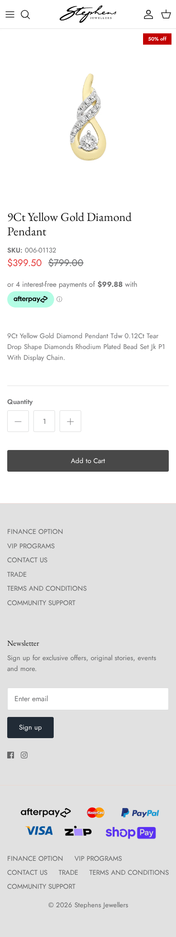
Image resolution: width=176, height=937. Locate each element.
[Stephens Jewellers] (88, 14)
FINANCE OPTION (35, 532)
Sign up (30, 727)
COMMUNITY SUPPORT (41, 603)
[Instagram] (24, 755)
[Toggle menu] (10, 14)
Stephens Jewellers (101, 905)
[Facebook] (10, 755)
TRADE (17, 574)
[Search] (30, 14)
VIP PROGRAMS (31, 546)
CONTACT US (27, 560)
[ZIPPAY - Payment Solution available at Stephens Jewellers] (77, 835)
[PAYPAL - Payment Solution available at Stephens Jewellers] (138, 817)
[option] (88, 117)
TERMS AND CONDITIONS (47, 588)
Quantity (19, 402)
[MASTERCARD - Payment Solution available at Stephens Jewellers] (94, 817)
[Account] (146, 14)
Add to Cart (88, 461)
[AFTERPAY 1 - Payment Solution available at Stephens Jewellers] (44, 817)
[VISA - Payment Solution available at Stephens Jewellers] (37, 835)
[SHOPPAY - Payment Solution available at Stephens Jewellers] (127, 835)
